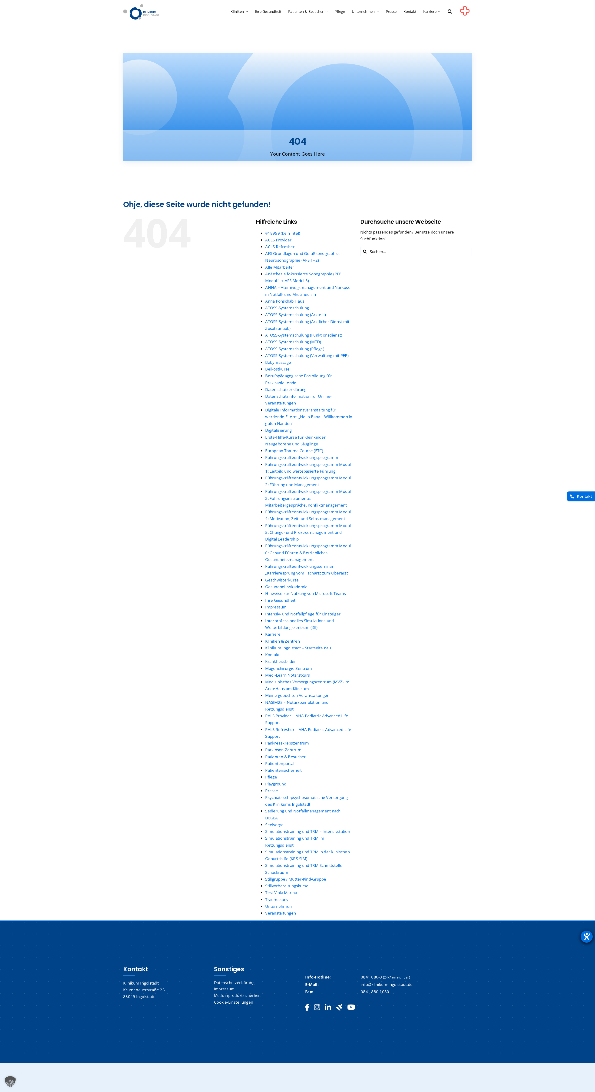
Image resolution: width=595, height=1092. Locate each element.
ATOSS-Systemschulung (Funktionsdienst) (303, 335)
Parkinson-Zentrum (283, 749)
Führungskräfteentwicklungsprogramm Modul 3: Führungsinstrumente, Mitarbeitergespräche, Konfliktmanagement (308, 498)
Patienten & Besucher (285, 756)
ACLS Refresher (280, 246)
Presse (271, 790)
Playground (275, 784)
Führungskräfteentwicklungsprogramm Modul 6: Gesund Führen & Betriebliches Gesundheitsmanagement (308, 552)
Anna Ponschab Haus (284, 301)
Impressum (276, 607)
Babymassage (278, 362)
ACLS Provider (278, 240)
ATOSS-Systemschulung (287, 308)
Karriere (273, 634)
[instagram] (317, 1007)
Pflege (271, 777)
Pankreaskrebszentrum (287, 743)
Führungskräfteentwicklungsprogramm (301, 457)
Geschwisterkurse (282, 580)
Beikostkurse (277, 369)
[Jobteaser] (339, 1007)
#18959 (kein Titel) (282, 233)
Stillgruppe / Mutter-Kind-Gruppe (295, 879)
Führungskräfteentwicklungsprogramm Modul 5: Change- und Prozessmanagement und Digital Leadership (308, 532)
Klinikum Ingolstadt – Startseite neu (298, 648)
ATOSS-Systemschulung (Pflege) (294, 348)
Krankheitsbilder (280, 661)
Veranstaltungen (280, 913)
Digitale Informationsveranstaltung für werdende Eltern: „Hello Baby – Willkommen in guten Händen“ (308, 416)
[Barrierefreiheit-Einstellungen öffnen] (587, 937)
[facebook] (307, 1007)
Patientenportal (279, 763)
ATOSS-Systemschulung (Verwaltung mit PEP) (306, 355)
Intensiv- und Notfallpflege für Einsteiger (302, 614)
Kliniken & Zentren (282, 641)
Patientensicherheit (283, 770)
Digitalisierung (278, 430)
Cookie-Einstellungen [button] (233, 1002)
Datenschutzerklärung (285, 389)
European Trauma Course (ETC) (294, 450)
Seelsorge (274, 824)
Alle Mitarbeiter (279, 267)
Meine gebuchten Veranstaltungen (297, 695)
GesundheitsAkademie (286, 586)
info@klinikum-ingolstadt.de (387, 984)
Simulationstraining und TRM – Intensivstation (307, 831)
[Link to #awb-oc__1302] (464, 12)
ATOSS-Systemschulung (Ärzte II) (295, 314)
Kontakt (272, 654)
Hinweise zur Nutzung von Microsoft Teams (305, 593)
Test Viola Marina (281, 892)
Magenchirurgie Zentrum (288, 668)
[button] (450, 12)
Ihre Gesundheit (280, 600)
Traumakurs (276, 899)
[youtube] (351, 1007)
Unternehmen (278, 906)
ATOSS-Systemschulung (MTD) (293, 341)
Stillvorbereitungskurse (286, 885)
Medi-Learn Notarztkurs (287, 675)
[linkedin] (328, 1007)
